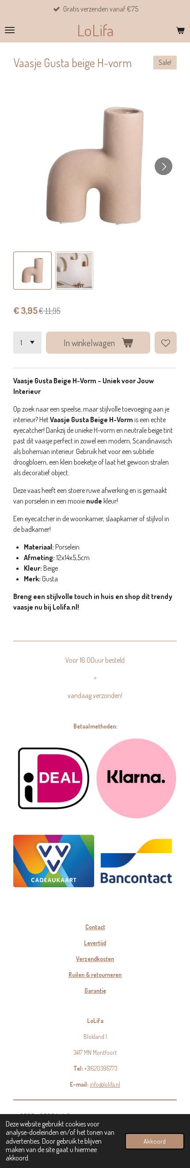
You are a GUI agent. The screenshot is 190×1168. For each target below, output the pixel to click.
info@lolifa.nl (105, 1084)
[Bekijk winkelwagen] (180, 30)
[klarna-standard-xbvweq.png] (136, 778)
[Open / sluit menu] (9, 30)
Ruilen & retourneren (95, 974)
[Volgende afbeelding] (163, 166)
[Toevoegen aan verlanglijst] (166, 343)
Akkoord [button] (155, 1141)
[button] (32, 271)
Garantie (95, 990)
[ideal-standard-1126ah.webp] (53, 778)
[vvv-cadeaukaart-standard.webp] (53, 861)
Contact (95, 927)
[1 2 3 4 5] (27, 343)
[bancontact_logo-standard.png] (136, 861)
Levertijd (95, 943)
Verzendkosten (95, 958)
